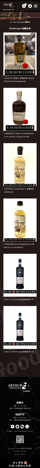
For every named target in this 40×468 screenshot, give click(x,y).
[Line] (17, 426)
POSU (23, 454)
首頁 (11, 22)
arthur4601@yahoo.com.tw (23, 431)
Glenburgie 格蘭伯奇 (23, 22)
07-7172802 (22, 406)
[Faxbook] (12, 426)
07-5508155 (22, 417)
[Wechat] (22, 426)
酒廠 (14, 22)
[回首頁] (8, 6)
